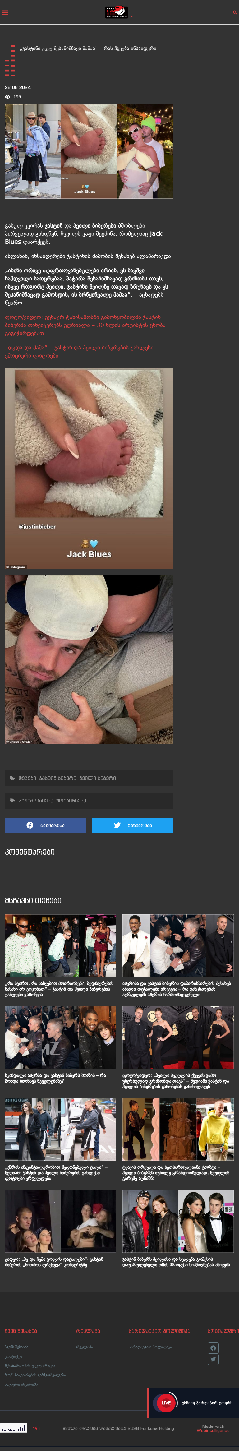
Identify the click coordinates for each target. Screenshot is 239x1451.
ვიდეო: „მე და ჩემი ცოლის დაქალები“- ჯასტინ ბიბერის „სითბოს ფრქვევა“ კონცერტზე (54, 1262)
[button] (5, 12)
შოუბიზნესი (71, 800)
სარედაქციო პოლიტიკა (150, 1347)
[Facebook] (213, 1348)
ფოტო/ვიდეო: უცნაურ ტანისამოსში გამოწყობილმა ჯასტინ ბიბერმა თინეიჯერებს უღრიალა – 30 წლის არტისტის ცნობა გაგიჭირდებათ (85, 325)
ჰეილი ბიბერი (97, 778)
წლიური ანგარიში (21, 1384)
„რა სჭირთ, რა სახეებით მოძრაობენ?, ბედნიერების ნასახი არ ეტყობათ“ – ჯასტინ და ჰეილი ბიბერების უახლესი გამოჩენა (59, 989)
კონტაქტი (13, 1356)
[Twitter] (213, 1359)
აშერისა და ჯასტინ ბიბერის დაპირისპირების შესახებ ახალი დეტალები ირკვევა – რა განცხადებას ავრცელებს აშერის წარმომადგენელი (176, 989)
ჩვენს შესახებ (16, 1347)
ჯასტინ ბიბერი (57, 778)
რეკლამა (84, 1347)
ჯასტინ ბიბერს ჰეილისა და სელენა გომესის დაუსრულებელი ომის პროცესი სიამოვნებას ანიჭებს (176, 1262)
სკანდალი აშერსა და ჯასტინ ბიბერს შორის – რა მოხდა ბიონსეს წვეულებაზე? (55, 1078)
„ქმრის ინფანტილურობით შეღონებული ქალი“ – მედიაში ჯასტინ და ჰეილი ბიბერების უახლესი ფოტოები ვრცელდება (56, 1172)
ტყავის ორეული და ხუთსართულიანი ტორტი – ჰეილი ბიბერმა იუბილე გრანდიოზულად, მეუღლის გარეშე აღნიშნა (175, 1172)
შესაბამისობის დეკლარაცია (30, 1365)
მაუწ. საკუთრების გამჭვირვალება (35, 1375)
